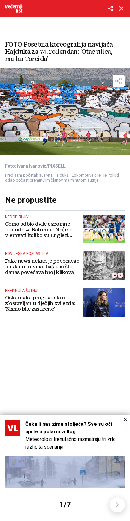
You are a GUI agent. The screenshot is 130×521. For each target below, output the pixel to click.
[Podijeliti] (110, 8)
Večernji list (13, 8)
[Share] (119, 81)
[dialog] (65, 468)
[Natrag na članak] (121, 8)
